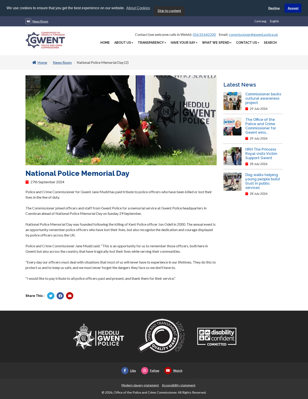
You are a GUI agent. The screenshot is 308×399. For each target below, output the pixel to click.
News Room (40, 21)
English (274, 21)
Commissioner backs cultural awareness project (263, 98)
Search (270, 42)
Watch (177, 370)
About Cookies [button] (138, 8)
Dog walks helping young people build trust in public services (262, 181)
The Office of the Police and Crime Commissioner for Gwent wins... (260, 126)
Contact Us (246, 42)
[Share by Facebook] (60, 295)
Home (105, 42)
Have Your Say (183, 42)
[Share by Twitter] (50, 295)
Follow (154, 370)
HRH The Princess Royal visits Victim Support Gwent (261, 153)
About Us (122, 42)
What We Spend (215, 42)
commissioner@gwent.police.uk (253, 34)
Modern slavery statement (140, 385)
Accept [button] (293, 8)
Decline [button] (274, 8)
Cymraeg (260, 21)
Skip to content (169, 10)
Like (133, 370)
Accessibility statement (178, 385)
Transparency (151, 42)
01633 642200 (204, 34)
